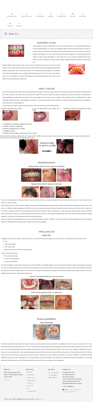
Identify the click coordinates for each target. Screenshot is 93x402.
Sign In (19, 26)
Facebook (55, 372)
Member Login (31, 377)
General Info (12, 16)
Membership (61, 16)
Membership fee (31, 380)
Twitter (54, 377)
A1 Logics (36, 399)
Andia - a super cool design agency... (11, 5)
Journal (50, 16)
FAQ (28, 388)
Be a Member (30, 375)
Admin (42, 399)
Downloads (30, 386)
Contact (10, 26)
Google (54, 375)
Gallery (72, 16)
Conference (40, 16)
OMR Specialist (26, 16)
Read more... (7, 380)
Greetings (82, 16)
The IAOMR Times (31, 391)
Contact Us (30, 383)
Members (29, 372)
